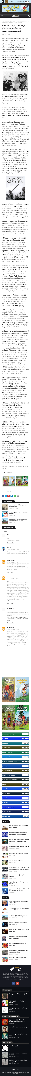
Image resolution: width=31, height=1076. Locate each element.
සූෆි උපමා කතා (14, 811)
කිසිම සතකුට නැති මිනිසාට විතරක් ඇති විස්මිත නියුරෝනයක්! (18, 937)
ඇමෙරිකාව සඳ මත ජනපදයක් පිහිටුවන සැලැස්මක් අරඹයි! (18, 923)
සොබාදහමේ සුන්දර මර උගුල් (15, 860)
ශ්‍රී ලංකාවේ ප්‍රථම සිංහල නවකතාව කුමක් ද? (19, 846)
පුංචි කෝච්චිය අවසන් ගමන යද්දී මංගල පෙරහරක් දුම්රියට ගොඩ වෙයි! (18, 519)
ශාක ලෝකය (14, 816)
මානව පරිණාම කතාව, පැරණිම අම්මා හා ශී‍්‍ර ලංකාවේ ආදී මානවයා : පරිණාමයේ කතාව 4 (19, 868)
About (18, 1069)
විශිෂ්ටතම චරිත (14, 747)
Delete (12, 542)
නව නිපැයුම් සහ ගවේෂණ (14, 734)
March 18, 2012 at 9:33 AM (13, 610)
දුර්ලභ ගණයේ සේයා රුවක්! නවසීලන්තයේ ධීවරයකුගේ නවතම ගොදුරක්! (19, 889)
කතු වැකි (7, 492)
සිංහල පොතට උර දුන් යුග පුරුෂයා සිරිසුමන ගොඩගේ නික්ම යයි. (19, 909)
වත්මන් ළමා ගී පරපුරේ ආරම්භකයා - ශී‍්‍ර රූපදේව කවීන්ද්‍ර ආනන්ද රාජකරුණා (18, 833)
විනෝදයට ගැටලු (14, 770)
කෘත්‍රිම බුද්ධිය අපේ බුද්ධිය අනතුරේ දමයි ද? (19, 957)
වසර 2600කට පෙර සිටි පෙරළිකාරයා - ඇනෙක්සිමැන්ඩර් (18, 505)
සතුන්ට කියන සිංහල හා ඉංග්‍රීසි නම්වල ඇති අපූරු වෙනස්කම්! (18, 826)
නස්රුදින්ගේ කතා (14, 757)
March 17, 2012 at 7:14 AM (13, 536)
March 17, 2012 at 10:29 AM (13, 562)
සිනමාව (7, 21)
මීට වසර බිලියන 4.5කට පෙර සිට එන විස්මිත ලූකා (17, 944)
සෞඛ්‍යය (14, 798)
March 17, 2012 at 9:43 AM (13, 549)
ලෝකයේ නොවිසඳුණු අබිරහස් (14, 779)
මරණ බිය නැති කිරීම (14, 1046)
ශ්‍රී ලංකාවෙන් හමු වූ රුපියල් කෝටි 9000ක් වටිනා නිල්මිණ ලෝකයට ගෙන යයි (18, 1020)
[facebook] (13, 983)
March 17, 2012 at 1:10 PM (13, 578)
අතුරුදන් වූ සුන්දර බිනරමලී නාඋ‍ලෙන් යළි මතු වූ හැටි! (18, 882)
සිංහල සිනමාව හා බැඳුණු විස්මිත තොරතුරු (18, 853)
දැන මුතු (14, 738)
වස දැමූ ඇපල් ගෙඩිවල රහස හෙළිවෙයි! (18, 994)
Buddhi (9, 547)
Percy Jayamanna (11, 577)
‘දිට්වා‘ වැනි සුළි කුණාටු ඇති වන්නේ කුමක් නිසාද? (19, 1034)
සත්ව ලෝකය (14, 793)
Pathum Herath (11, 560)
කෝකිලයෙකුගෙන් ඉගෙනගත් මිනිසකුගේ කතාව (18, 1008)
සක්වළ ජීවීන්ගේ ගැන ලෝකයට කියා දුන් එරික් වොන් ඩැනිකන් (18, 902)
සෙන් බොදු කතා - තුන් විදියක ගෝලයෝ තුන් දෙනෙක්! (18, 1060)
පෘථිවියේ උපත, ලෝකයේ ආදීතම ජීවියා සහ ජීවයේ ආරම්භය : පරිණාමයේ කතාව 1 (19, 840)
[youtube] (17, 983)
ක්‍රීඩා (14, 784)
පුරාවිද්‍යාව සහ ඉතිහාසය (14, 775)
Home (3, 21)
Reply (8, 542)
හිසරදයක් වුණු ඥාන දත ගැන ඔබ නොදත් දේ (19, 1027)
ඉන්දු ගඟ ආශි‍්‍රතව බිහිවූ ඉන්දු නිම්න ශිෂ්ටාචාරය (17, 875)
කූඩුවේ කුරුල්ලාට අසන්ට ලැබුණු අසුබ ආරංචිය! (18, 1001)
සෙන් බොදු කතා (14, 789)
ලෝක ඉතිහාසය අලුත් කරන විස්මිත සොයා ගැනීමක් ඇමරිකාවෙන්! (18, 951)
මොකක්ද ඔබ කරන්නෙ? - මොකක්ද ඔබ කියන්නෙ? (18, 1053)
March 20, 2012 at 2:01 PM (13, 629)
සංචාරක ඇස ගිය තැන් (14, 807)
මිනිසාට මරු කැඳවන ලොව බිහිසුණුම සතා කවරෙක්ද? (18, 512)
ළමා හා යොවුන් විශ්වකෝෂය (14, 761)
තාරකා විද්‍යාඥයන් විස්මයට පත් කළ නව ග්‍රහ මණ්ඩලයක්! (19, 930)
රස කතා (14, 766)
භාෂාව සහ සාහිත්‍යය (14, 752)
